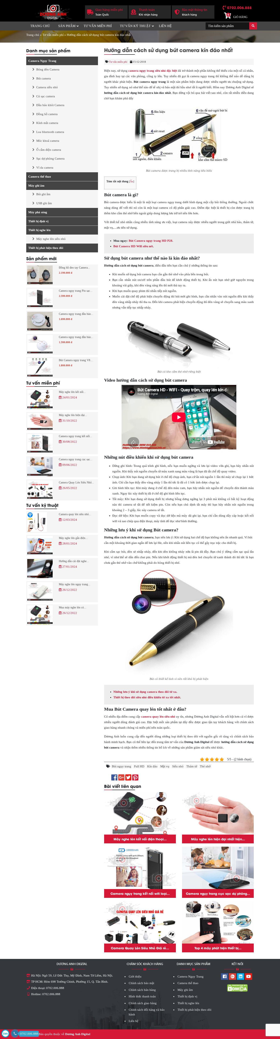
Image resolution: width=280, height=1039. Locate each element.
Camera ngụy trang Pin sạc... (75, 290)
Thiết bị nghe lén (39, 230)
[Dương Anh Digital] (52, 11)
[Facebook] (224, 977)
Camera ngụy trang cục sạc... (75, 459)
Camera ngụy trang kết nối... (75, 436)
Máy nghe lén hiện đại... (73, 415)
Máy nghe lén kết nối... (72, 392)
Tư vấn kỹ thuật (135, 26)
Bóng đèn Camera (47, 69)
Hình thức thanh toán (142, 996)
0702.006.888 (239, 7)
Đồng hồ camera (47, 114)
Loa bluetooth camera (50, 132)
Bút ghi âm (43, 194)
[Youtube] (248, 977)
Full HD (139, 766)
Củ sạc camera (45, 96)
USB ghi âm (44, 203)
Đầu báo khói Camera (50, 105)
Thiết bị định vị (38, 221)
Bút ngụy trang (121, 766)
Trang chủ (40, 26)
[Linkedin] (240, 977)
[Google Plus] (232, 977)
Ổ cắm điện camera (48, 149)
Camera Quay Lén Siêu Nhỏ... (76, 482)
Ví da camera (44, 167)
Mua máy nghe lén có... (72, 607)
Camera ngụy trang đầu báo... (76, 313)
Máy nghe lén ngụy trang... (74, 584)
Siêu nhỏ (177, 766)
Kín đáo (152, 766)
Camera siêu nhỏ (47, 87)
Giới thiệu (135, 976)
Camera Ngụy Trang (42, 60)
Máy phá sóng (37, 212)
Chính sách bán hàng (142, 989)
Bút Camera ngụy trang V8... (76, 360)
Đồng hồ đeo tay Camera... (74, 267)
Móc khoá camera (47, 140)
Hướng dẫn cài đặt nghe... (74, 561)
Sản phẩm (66, 26)
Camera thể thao (39, 176)
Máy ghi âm (36, 185)
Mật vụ (164, 766)
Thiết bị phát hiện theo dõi (45, 248)
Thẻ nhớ (205, 766)
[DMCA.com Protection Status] (237, 987)
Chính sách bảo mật (141, 983)
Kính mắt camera (47, 123)
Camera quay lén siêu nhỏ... (75, 514)
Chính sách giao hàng (143, 1003)
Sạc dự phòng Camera (50, 158)
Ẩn (131, 181)
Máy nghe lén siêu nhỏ (51, 238)
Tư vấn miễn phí (98, 26)
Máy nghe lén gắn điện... (73, 538)
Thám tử (191, 766)
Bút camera (43, 78)
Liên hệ (165, 26)
